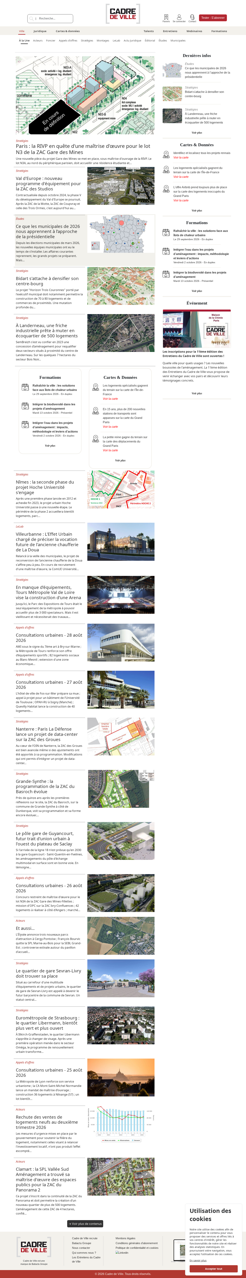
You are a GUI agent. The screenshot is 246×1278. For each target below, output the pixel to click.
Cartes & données (68, 31)
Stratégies (87, 40)
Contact (192, 21)
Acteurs (38, 40)
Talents (149, 31)
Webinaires (194, 31)
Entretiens (170, 31)
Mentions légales (125, 1238)
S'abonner (213, 17)
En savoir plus (198, 1260)
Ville (21, 31)
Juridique (40, 31)
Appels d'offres (68, 40)
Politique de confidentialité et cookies (137, 1247)
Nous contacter (81, 1247)
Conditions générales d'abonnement (137, 1243)
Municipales (178, 40)
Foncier (50, 40)
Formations (219, 31)
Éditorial (150, 40)
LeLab (116, 40)
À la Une (24, 40)
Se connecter (179, 21)
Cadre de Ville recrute (84, 1238)
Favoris (166, 21)
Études (163, 40)
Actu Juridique (132, 40)
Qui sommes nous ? (84, 1252)
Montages (103, 40)
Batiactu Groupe (81, 1243)
